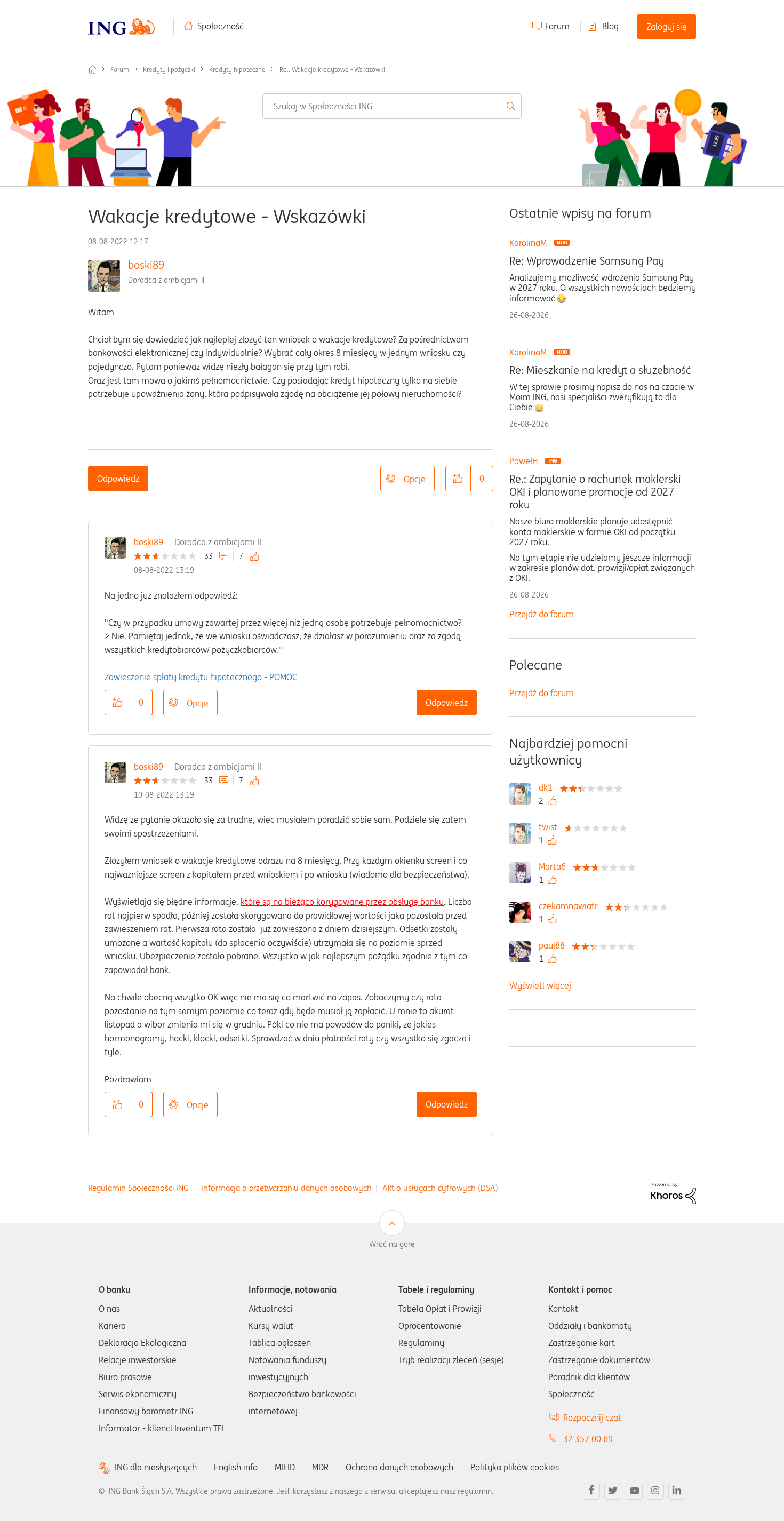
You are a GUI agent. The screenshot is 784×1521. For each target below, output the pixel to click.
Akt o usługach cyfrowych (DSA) (440, 1188)
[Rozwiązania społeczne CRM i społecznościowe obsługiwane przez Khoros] (673, 1193)
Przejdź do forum (541, 614)
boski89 (146, 265)
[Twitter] (612, 1491)
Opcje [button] (415, 479)
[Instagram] (655, 1491)
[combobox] (391, 106)
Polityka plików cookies (514, 1467)
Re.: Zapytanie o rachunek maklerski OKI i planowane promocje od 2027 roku (595, 492)
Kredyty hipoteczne (237, 70)
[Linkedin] (676, 1491)
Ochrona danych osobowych (399, 1467)
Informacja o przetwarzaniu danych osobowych (286, 1188)
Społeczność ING (92, 69)
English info (236, 1467)
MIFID (285, 1467)
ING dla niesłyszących (156, 1467)
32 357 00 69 (588, 1439)
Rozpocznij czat (592, 1417)
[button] (458, 478)
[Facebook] (591, 1491)
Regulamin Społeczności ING (138, 1188)
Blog (610, 26)
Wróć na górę (392, 1244)
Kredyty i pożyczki (169, 70)
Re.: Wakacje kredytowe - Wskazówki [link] (332, 70)
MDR (320, 1467)
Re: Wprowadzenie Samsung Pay (586, 260)
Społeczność (220, 26)
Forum (557, 26)
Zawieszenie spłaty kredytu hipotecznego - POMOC (201, 677)
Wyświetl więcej (540, 985)
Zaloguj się (666, 26)
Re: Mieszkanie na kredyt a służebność (600, 370)
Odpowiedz (118, 478)
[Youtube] (634, 1491)
